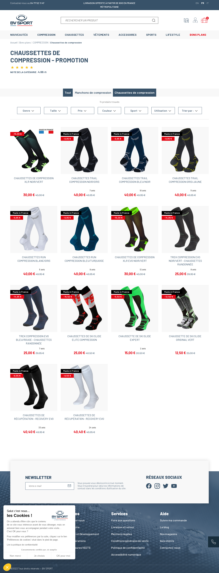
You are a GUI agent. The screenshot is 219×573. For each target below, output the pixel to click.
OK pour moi (63, 555)
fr (202, 2)
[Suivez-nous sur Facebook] (149, 485)
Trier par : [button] (188, 110)
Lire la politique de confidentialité (22, 545)
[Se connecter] (195, 20)
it (208, 2)
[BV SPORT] (21, 19)
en (197, 2)
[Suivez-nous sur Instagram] (157, 485)
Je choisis (39, 555)
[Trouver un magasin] (186, 20)
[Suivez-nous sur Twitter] (166, 485)
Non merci (15, 555)
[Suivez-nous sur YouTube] (174, 485)
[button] (7, 567)
